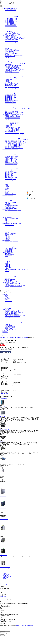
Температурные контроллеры (10, 279)
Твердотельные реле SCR (9, 244)
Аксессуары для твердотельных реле (11, 241)
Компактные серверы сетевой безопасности (12, 283)
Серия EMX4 (7, 222)
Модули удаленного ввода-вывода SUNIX (12, 147)
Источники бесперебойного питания (11, 198)
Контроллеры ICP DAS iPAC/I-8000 (11, 120)
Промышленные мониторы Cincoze (11, 162)
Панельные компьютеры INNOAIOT (11, 100)
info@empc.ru (8, 288)
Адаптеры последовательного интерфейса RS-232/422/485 (15, 63)
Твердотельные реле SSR (9, 247)
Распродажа (4, 331)
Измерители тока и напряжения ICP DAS (12, 115)
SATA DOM (7, 188)
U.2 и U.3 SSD (7, 191)
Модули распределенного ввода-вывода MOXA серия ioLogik (16, 134)
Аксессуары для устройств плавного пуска (12, 218)
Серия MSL (7, 239)
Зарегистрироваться (4, 600)
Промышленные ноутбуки (9, 109)
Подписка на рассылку (9, 307)
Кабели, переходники (8, 199)
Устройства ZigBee (8, 80)
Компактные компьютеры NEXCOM (11, 16)
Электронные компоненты (7, 280)
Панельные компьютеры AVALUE (11, 113)
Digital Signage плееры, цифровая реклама (12, 33)
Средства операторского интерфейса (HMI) (10, 168)
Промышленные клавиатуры (7, 178)
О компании (4, 294)
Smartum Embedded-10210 (4, 429)
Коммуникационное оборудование (11, 313)
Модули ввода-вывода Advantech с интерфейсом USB (14, 133)
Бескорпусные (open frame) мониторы (11, 156)
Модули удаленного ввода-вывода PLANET (12, 146)
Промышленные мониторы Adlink (11, 159)
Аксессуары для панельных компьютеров (12, 111)
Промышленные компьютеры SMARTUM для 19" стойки (15, 37)
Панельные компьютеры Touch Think (11, 106)
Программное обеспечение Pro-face (11, 228)
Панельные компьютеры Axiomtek (11, 84)
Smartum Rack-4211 (3, 441)
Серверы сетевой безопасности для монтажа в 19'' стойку (15, 285)
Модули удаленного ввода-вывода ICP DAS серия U (14, 145)
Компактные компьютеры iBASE (10, 22)
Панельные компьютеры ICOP (10, 98)
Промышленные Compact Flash (10, 194)
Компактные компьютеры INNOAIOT (11, 14)
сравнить (6, 349)
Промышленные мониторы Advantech (11, 153)
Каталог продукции (6, 309)
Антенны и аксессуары (9, 64)
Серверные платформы (9, 44)
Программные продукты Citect (10, 229)
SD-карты (6, 190)
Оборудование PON (8, 74)
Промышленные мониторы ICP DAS (11, 163)
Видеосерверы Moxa (8, 255)
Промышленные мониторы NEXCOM (11, 166)
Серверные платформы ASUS (10, 207)
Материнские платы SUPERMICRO (11, 202)
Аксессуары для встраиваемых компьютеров (12, 34)
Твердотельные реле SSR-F (9, 249)
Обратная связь (5, 332)
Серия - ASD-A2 (7, 235)
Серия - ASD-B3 (7, 237)
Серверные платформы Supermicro (11, 208)
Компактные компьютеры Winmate (11, 30)
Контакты (6, 296)
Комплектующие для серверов (7, 195)
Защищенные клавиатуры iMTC (10, 182)
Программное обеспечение (9, 323)
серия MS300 (7, 232)
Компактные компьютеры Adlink (10, 17)
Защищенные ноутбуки (9, 224)
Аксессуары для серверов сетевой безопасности (13, 286)
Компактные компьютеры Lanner (10, 25)
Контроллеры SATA (8, 57)
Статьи (6, 306)
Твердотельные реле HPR (9, 243)
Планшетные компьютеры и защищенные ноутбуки (11, 223)
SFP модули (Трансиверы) (9, 60)
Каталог (4, 337)
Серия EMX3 (7, 221)
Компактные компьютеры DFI (10, 15)
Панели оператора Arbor (9, 171)
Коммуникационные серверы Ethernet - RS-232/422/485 (14, 69)
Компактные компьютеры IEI (10, 23)
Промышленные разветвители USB (11, 78)
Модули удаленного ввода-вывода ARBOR (12, 138)
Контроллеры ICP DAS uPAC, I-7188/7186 (12, 122)
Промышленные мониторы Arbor (10, 160)
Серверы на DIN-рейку (9, 284)
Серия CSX (7, 219)
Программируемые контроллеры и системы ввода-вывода (12, 114)
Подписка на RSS (8, 308)
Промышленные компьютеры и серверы (9, 35)
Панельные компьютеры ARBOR (10, 93)
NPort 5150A (2, 406)
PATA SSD (6, 187)
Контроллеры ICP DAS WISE (10, 124)
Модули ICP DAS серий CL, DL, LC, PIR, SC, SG (13, 128)
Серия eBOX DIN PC (8, 31)
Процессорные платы (8, 47)
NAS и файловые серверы (9, 43)
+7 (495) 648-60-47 (3, 287)
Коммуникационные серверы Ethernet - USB (12, 70)
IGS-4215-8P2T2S (3, 555)
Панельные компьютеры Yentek (10, 85)
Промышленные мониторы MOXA (11, 164)
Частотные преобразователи (10, 327)
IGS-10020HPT (3, 508)
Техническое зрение (8, 267)
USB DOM (6, 192)
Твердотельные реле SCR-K (9, 246)
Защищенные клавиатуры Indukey (11, 180)
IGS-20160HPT (3, 532)
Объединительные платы (9, 51)
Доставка (6, 299)
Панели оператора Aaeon (9, 169)
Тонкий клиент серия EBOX (10, 32)
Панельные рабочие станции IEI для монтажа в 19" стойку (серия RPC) (17, 108)
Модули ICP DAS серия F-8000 (10, 131)
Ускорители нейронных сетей (10, 56)
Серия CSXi (7, 220)
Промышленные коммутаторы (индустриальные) (13, 59)
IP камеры (6, 256)
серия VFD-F (7, 262)
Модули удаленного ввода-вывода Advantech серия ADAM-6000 (16, 136)
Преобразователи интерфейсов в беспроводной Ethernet (14, 76)
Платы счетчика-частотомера (10, 214)
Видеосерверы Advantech (9, 254)
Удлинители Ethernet (8, 79)
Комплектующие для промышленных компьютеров (11, 45)
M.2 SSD (6, 185)
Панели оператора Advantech (10, 170)
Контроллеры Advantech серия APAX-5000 (12, 118)
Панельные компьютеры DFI (10, 96)
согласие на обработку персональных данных (24, 625)
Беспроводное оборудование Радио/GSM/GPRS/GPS (14, 148)
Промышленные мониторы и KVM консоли (10, 149)
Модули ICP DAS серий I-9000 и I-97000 (12, 130)
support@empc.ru (9, 290)
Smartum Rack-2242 (3, 450)
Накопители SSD (8, 204)
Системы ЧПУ (7, 266)
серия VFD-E (7, 268)
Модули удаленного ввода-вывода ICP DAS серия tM (14, 144)
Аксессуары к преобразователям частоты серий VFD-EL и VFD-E (16, 269)
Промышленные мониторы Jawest (11, 151)
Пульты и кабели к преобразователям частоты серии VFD (15, 275)
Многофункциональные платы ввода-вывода (13, 210)
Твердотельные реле (6, 240)
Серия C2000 (7, 271)
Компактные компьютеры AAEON (11, 11)
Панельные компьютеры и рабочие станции (10, 83)
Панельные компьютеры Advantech (11, 92)
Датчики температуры (8, 277)
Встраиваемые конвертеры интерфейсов (12, 67)
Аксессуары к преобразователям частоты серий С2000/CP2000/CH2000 (17, 272)
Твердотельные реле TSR (9, 251)
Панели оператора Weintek (9, 175)
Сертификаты (7, 302)
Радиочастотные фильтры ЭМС (10, 276)
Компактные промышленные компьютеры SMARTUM (14, 38)
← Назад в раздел (3, 398)
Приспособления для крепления (10, 274)
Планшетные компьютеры (9, 225)
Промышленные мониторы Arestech (11, 161)
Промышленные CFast (9, 193)
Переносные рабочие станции (10, 86)
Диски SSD (7, 48)
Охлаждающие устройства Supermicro (11, 205)
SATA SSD (6, 189)
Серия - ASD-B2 (7, 236)
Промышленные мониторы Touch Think (12, 152)
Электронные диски (6, 183)
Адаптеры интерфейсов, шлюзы (10, 62)
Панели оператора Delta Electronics (11, 172)
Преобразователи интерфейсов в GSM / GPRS (13, 75)
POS (5, 110)
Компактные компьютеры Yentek (10, 10)
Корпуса (6, 46)
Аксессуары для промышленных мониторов (12, 167)
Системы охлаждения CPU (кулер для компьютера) (14, 55)
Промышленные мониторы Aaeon (11, 157)
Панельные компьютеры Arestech (10, 94)
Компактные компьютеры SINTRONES (12, 29)
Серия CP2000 (7, 270)
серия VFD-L (7, 263)
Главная (1, 337)
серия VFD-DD (7, 259)
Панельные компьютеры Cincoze (10, 95)
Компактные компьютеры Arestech (11, 13)
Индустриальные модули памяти (10, 49)
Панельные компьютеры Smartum (10, 40)
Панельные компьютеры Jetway (10, 88)
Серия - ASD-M (7, 238)
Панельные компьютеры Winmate (10, 107)
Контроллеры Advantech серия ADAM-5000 (12, 117)
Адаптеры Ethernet (8, 61)
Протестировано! (8, 304)
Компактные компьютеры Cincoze (11, 21)
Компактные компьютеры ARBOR (11, 18)
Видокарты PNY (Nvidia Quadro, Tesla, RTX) (12, 197)
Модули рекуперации (8, 278)
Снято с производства (10, 337)
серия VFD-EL (7, 261)
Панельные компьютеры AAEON (11, 90)
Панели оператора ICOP (9, 176)
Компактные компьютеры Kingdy (10, 24)
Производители (5, 330)
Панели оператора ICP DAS (9, 173)
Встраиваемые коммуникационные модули (12, 66)
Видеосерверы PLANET (9, 253)
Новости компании (8, 305)
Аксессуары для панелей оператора (11, 177)
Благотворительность (8, 301)
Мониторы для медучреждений (10, 158)
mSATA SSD (7, 186)
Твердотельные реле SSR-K (9, 250)
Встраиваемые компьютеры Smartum (11, 39)
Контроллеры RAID (8, 200)
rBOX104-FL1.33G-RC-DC (5, 567)
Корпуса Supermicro (8, 201)
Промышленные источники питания (11, 53)
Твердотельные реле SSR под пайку (11, 248)
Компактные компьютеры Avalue (10, 20)
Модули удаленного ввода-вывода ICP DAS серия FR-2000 (15, 142)
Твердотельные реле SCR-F (9, 245)
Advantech (15, 391)
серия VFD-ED (7, 260)
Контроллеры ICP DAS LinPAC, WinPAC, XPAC (13, 121)
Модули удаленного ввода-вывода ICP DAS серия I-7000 (15, 143)
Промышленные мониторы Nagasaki (11, 155)
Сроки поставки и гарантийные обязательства (13, 300)
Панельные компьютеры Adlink (10, 91)
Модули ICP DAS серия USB (10, 132)
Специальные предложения (7, 576)
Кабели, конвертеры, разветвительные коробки (13, 68)
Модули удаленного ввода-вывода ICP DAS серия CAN (14, 141)
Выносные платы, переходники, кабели (12, 215)
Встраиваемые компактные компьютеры (9, 8)
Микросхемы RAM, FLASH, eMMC (11, 281)
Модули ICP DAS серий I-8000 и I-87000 (12, 129)
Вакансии (6, 297)
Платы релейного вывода (9, 213)
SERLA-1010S (3, 544)
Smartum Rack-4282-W (4, 519)
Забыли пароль (3, 596)
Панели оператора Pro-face (9, 174)
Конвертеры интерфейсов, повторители (12, 72)
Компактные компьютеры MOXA (11, 26)
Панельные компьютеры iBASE (10, 97)
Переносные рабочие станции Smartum (11, 41)
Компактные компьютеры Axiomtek (11, 9)
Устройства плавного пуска (7, 217)
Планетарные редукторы (9, 234)
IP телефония (7, 81)
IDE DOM (6, 184)
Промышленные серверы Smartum (11, 36)
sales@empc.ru (8, 289)
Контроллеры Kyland (8, 125)
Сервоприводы (5, 231)
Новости (4, 573)
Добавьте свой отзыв (4, 393)
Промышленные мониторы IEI (10, 154)
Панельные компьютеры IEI (10, 99)
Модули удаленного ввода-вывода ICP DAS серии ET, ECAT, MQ (16, 139)
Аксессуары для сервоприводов (10, 233)
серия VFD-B (7, 258)
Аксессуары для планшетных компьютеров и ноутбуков (14, 226)
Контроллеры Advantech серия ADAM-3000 (12, 116)
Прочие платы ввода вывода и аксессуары (12, 216)
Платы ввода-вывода (6, 209)
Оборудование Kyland (8, 82)
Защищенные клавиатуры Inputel (10, 179)
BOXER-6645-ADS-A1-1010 (5, 462)
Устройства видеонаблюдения (7, 252)
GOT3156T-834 (3, 496)
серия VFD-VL (7, 265)
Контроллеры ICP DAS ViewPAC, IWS (11, 123)
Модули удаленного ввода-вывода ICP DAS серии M (14, 140)
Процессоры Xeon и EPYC (9, 206)
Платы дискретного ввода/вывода (11, 212)
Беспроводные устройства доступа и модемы (13, 65)
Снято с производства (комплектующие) (21, 337)
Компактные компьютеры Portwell (11, 28)
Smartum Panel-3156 (3, 416)
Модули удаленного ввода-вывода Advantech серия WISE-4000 (16, 137)
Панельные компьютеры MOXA (10, 103)
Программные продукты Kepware (11, 230)
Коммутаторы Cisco (8, 71)
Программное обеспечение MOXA (11, 77)
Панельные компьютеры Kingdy (10, 102)
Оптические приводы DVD (9, 52)
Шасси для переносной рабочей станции (12, 87)
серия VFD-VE (7, 264)
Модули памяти (7, 203)
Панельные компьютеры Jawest (10, 101)
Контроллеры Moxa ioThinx (9, 126)
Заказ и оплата (7, 298)
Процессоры (7, 54)
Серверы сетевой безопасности (8, 282)
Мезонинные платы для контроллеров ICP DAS (13, 127)
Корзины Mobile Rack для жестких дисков (12, 50)
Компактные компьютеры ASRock (11, 19)
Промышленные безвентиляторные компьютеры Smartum (15, 42)
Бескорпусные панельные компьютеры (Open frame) (14, 112)
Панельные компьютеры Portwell (10, 105)
